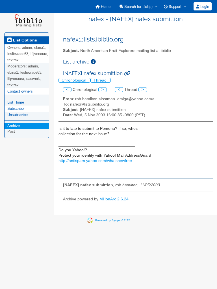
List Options (24, 40)
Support (174, 6)
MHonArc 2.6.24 (114, 199)
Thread (101, 80)
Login (204, 6)
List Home (15, 102)
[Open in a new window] (93, 62)
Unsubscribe (17, 115)
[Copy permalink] (127, 73)
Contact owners (20, 91)
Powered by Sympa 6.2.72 (112, 220)
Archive (13, 126)
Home (105, 6)
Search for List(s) (138, 6)
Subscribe (15, 108)
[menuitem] (103, 6)
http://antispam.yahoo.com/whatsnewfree (95, 161)
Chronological (74, 80)
